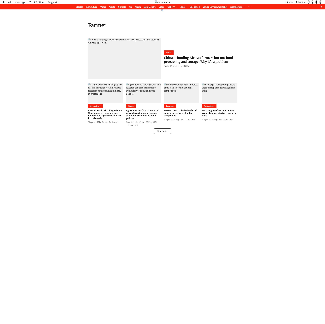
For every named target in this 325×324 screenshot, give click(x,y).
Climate (122, 7)
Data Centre (150, 7)
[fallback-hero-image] (124, 58)
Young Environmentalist (215, 7)
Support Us (54, 2)
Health (79, 7)
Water (103, 7)
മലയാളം (20, 2)
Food (182, 7)
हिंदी (9, 2)
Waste (112, 7)
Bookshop (195, 7)
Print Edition (36, 2)
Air (130, 7)
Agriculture (91, 7)
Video (161, 7)
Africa (138, 7)
